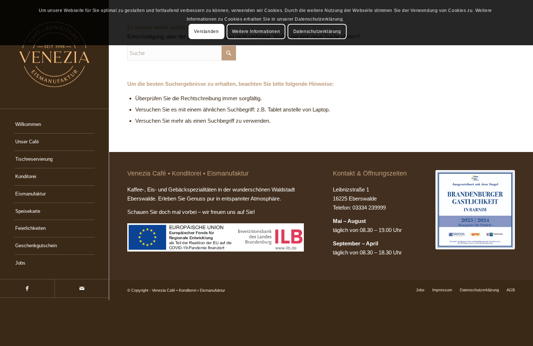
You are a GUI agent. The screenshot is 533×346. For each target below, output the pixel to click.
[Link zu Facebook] (27, 288)
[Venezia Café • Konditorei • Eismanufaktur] (54, 54)
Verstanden (206, 31)
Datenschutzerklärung (317, 31)
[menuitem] (54, 125)
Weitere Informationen (256, 31)
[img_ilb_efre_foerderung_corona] (215, 237)
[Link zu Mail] (81, 288)
